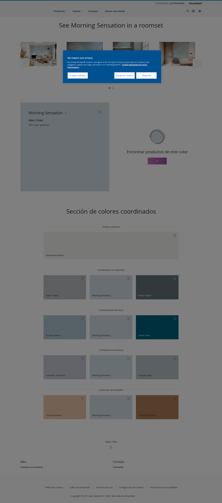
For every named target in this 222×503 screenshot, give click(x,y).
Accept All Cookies (124, 75)
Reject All (146, 75)
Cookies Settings (77, 75)
